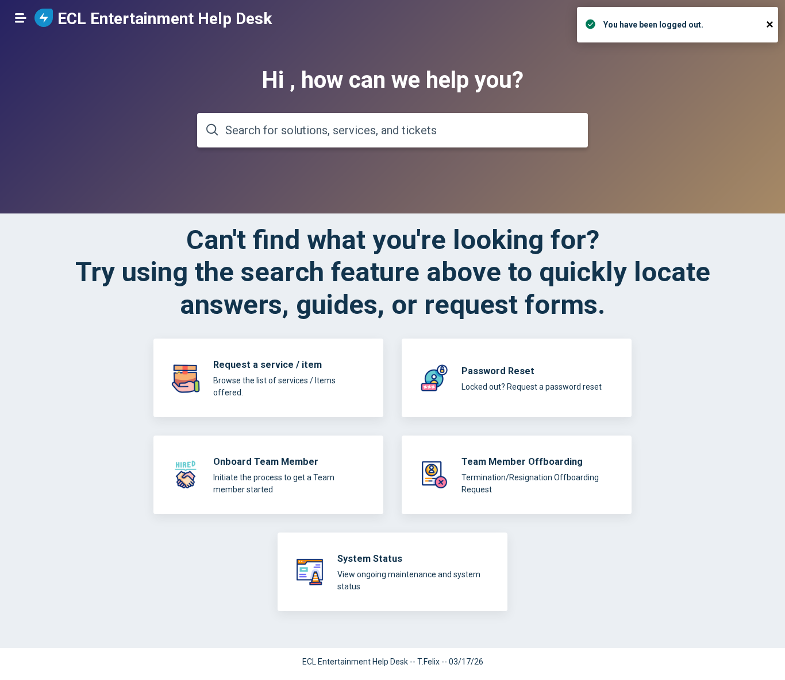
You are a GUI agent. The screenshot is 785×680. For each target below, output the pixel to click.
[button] (20, 18)
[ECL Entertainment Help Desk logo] (43, 19)
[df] (517, 475)
